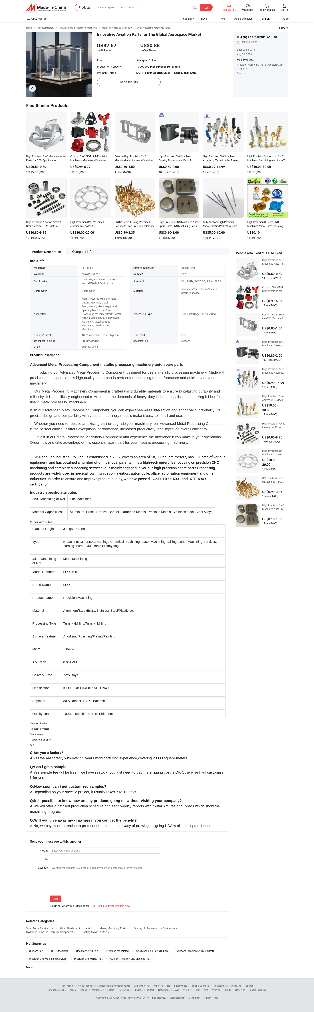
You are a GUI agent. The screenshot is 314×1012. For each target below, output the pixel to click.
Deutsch (150, 989)
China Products (86, 985)
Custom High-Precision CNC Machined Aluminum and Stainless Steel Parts (273, 316)
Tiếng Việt (240, 989)
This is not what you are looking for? (70, 906)
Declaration (194, 997)
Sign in (284, 9)
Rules (285, 18)
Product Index (220, 985)
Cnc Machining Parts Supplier (152, 951)
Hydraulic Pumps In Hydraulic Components (50, 932)
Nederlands (164, 989)
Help (223, 18)
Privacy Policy (211, 997)
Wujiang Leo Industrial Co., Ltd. (257, 37)
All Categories (39, 18)
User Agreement (177, 997)
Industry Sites (180, 985)
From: (44, 850)
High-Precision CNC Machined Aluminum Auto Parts (273, 452)
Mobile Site (235, 985)
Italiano (139, 989)
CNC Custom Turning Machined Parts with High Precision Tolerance (273, 480)
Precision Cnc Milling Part (88, 958)
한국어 (186, 989)
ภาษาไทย (216, 989)
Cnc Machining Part (87, 951)
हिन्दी (206, 989)
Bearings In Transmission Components (155, 928)
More (240, 73)
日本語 (197, 989)
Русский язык (124, 989)
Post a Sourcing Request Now (111, 906)
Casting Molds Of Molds (95, 932)
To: (46, 859)
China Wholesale (142, 985)
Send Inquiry (129, 82)
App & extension (243, 18)
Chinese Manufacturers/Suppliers (113, 985)
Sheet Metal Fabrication (39, 928)
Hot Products (68, 985)
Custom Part (36, 951)
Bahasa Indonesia (258, 989)
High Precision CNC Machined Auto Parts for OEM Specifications (273, 261)
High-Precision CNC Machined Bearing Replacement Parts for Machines (273, 343)
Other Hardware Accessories (76, 928)
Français (109, 989)
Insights (249, 985)
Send (56, 898)
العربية (176, 989)
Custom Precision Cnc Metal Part (195, 951)
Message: (42, 867)
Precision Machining (117, 951)
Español (84, 989)
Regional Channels (200, 985)
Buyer (204, 18)
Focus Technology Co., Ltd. (133, 997)
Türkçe (228, 989)
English (72, 989)
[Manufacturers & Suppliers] (46, 7)
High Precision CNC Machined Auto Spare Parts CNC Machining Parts (273, 507)
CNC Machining (60, 951)
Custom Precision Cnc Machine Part (130, 958)
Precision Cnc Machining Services (48, 958)
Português (96, 989)
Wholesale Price (162, 985)
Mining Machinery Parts (113, 928)
